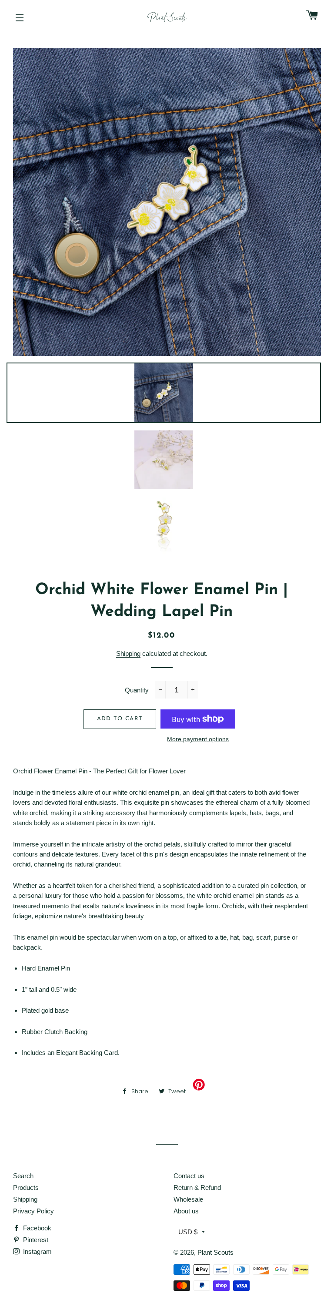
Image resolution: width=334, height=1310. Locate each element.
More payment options (198, 739)
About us (186, 1211)
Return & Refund (197, 1187)
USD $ (187, 1232)
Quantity (137, 690)
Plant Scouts (215, 1252)
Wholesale (188, 1199)
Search (23, 1175)
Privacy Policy (33, 1211)
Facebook (36, 1228)
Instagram (36, 1251)
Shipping (128, 653)
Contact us (189, 1175)
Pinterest (34, 1239)
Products (26, 1187)
